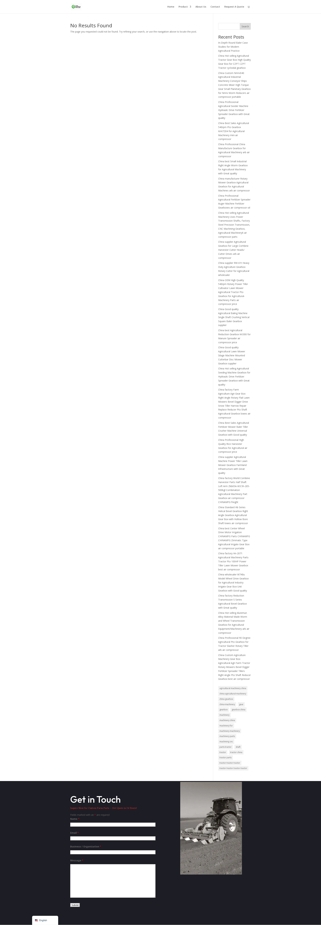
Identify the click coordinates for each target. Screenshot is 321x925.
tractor (223, 752)
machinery (224, 714)
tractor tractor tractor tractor (233, 768)
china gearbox (226, 699)
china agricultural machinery (233, 693)
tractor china (236, 752)
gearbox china (238, 709)
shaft (238, 746)
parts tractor (226, 746)
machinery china (227, 720)
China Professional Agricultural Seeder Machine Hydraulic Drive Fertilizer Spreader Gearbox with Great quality (234, 110)
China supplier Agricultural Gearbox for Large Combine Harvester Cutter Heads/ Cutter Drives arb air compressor (233, 249)
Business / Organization (85, 846)
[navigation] (45, 920)
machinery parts (227, 736)
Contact (215, 7)
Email (74, 832)
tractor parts (226, 757)
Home (170, 7)
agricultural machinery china (233, 688)
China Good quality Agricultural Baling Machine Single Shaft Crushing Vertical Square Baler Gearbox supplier (233, 317)
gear (241, 704)
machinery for (226, 725)
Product (183, 7)
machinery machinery (230, 731)
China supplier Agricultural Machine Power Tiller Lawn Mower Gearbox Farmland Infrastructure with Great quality (232, 464)
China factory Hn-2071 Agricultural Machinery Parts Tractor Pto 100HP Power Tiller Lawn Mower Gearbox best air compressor (233, 561)
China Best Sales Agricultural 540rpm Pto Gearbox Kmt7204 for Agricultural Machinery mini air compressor (233, 131)
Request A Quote (234, 7)
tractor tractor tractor (230, 762)
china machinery (227, 704)
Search (245, 26)
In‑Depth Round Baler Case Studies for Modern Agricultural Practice (233, 46)
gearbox (224, 709)
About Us (200, 7)
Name (74, 818)
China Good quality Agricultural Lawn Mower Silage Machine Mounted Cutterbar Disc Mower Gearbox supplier (231, 355)
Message (76, 860)
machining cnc (226, 741)
